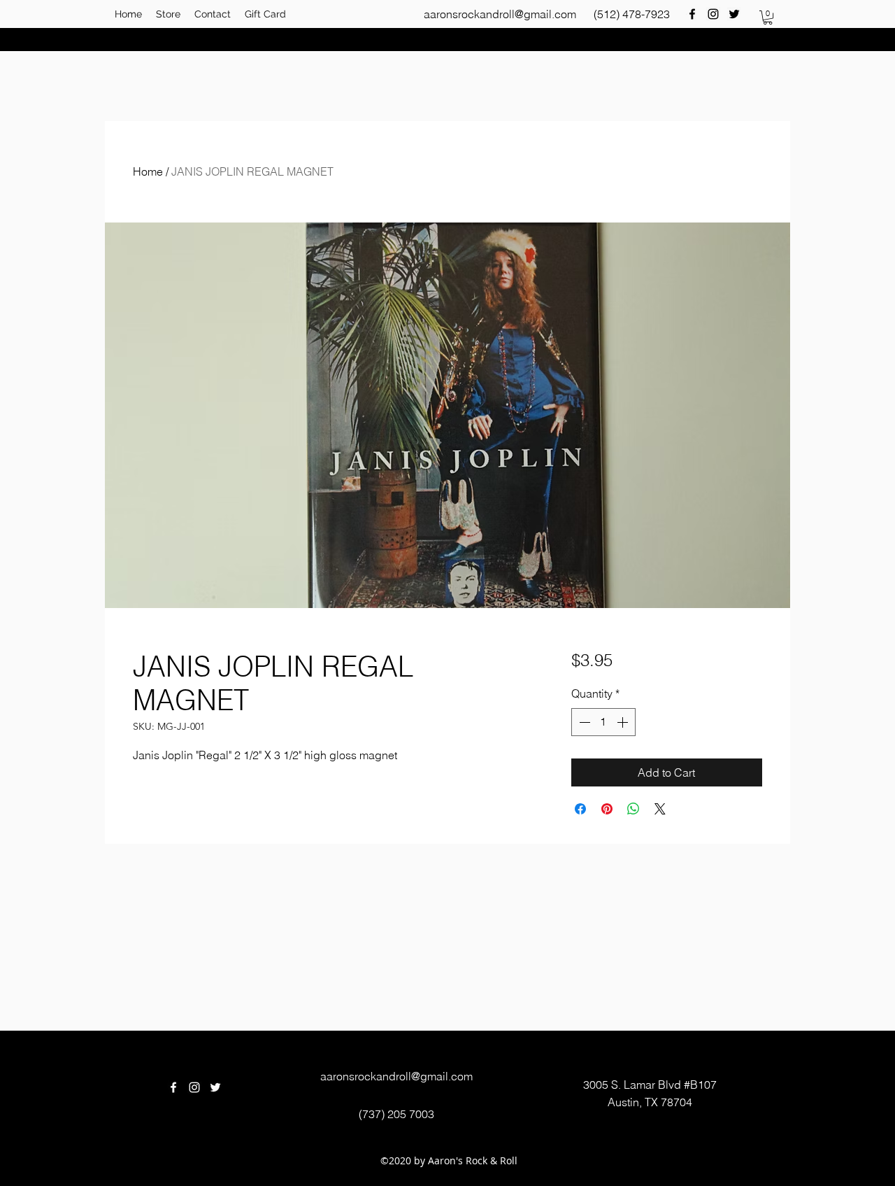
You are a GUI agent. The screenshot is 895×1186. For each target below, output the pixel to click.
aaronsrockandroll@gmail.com (500, 14)
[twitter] (734, 14)
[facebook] (692, 14)
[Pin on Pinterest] (607, 808)
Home (148, 171)
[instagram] (713, 14)
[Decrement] (583, 722)
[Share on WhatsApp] (633, 808)
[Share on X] (660, 808)
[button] (767, 17)
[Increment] (623, 722)
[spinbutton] (603, 722)
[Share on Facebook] (580, 808)
